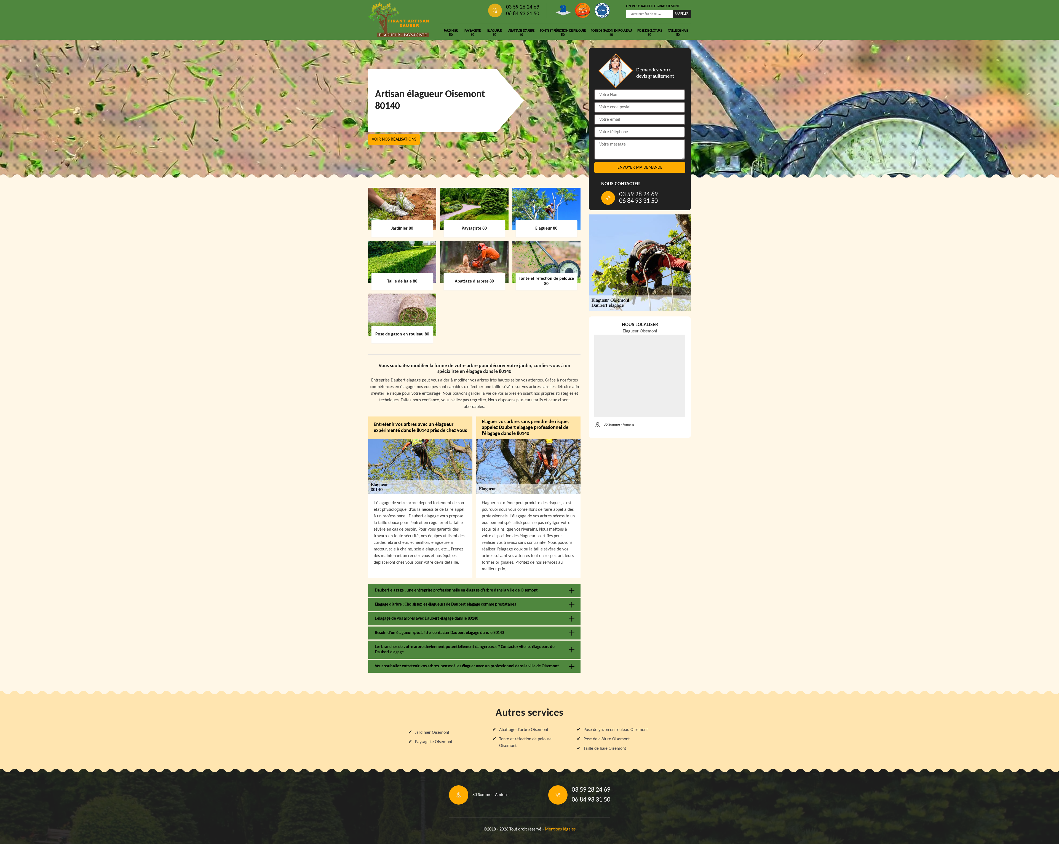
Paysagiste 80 (472, 33)
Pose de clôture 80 (649, 33)
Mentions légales (560, 829)
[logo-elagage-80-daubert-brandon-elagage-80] (398, 20)
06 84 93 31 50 (522, 14)
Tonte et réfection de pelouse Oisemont (525, 742)
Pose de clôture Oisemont (607, 739)
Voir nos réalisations (394, 139)
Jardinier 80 (451, 33)
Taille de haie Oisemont (605, 748)
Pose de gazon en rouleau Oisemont (616, 730)
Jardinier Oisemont (432, 732)
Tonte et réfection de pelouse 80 (563, 33)
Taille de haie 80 (678, 33)
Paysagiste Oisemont (433, 742)
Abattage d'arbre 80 (521, 33)
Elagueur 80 (494, 33)
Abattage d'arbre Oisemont (523, 730)
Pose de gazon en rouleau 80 (611, 33)
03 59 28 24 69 (522, 7)
